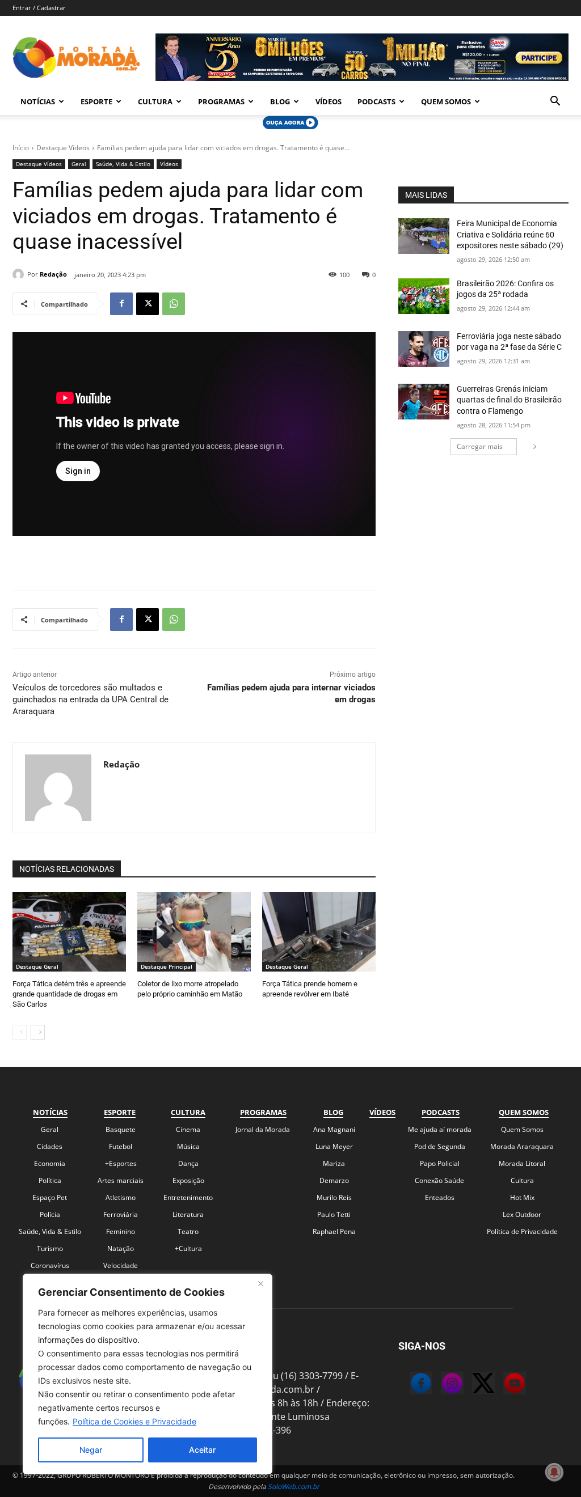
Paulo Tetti (334, 1214)
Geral (78, 164)
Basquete (121, 1129)
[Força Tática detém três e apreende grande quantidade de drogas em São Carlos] (69, 932)
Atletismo (121, 1197)
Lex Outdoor (522, 1214)
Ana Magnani (334, 1129)
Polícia (50, 1214)
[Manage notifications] (554, 1472)
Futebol (120, 1146)
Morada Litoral (522, 1163)
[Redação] (19, 274)
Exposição (188, 1180)
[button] (555, 102)
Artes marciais (121, 1180)
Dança (188, 1163)
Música (188, 1146)
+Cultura (188, 1248)
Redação (53, 274)
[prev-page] (19, 1032)
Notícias (37, 101)
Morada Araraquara (522, 1146)
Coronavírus (50, 1265)
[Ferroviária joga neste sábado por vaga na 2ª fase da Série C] (423, 349)
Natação (120, 1248)
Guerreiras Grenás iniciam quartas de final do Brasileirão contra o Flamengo (509, 399)
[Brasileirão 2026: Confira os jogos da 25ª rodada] (423, 296)
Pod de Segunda (439, 1146)
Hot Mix (522, 1197)
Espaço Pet (49, 1197)
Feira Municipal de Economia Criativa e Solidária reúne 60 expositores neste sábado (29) (510, 234)
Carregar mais (480, 446)
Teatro (188, 1231)
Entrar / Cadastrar (39, 7)
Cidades (49, 1146)
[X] (147, 303)
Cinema (188, 1129)
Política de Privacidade (522, 1231)
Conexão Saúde (439, 1180)
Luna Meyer (334, 1146)
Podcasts (376, 101)
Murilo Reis (334, 1197)
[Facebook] (121, 303)
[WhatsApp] (173, 303)
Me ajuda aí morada (439, 1129)
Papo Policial (440, 1163)
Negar (90, 1449)
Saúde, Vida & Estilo (123, 164)
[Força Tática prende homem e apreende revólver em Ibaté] (319, 932)
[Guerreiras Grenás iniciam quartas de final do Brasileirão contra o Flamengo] (423, 401)
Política (50, 1180)
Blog (280, 101)
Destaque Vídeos (63, 147)
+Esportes (121, 1163)
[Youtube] (503, 1385)
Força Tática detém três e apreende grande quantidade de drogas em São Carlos (69, 993)
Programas (221, 101)
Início (20, 147)
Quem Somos (446, 101)
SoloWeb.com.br (293, 1486)
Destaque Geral (37, 966)
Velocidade (120, 1265)
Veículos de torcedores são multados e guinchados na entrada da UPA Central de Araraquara (90, 699)
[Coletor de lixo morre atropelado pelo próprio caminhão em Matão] (194, 932)
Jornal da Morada (262, 1129)
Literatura (188, 1214)
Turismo (50, 1248)
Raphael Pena (334, 1231)
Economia (49, 1163)
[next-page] (38, 1032)
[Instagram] (441, 1385)
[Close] (260, 1283)
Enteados (439, 1197)
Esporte (96, 101)
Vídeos (328, 101)
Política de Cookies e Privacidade (134, 1421)
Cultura (155, 101)
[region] (147, 1374)
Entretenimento (188, 1197)
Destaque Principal (166, 966)
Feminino (120, 1231)
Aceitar (202, 1449)
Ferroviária (120, 1214)
